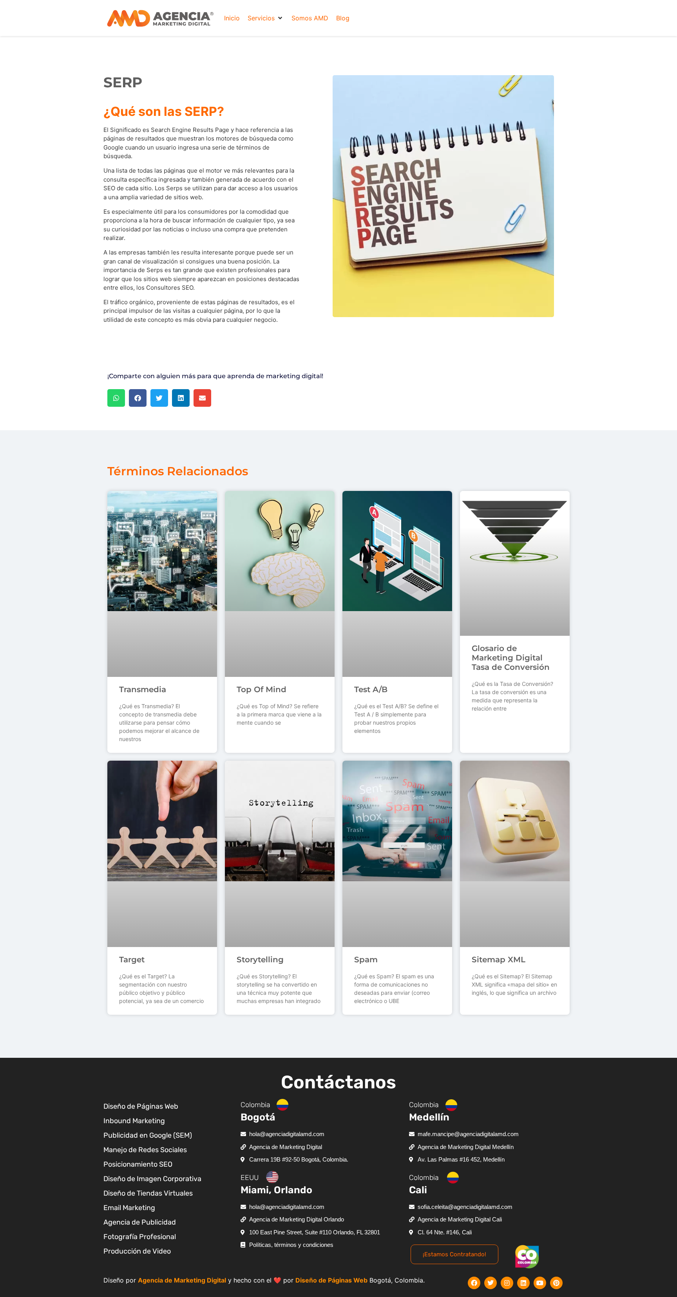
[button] (266, 18)
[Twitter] (490, 1283)
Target (132, 959)
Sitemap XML (498, 959)
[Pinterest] (556, 1283)
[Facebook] (474, 1283)
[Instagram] (507, 1283)
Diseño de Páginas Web (331, 1280)
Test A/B (370, 689)
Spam (366, 959)
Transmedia (142, 689)
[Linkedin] (523, 1283)
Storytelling (260, 959)
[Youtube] (540, 1283)
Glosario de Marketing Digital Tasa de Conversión (511, 658)
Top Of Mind (261, 689)
